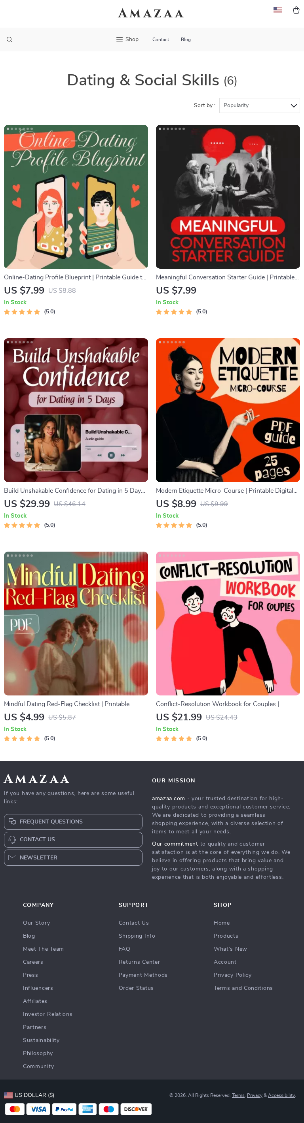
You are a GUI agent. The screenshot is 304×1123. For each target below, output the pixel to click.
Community (38, 1066)
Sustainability (41, 1040)
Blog (186, 39)
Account (225, 962)
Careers (33, 962)
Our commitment (175, 844)
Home (222, 923)
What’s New (230, 949)
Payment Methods (143, 975)
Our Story (36, 923)
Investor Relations (48, 1014)
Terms (238, 1095)
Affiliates (35, 1001)
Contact (160, 39)
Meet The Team (43, 949)
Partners (35, 1027)
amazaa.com (168, 798)
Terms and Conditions (243, 988)
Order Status (136, 988)
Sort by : (204, 105)
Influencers (38, 988)
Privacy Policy (233, 975)
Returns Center (139, 962)
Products (226, 936)
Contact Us (134, 923)
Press (30, 975)
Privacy (254, 1095)
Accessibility (281, 1095)
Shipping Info (137, 936)
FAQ (125, 949)
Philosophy (38, 1053)
